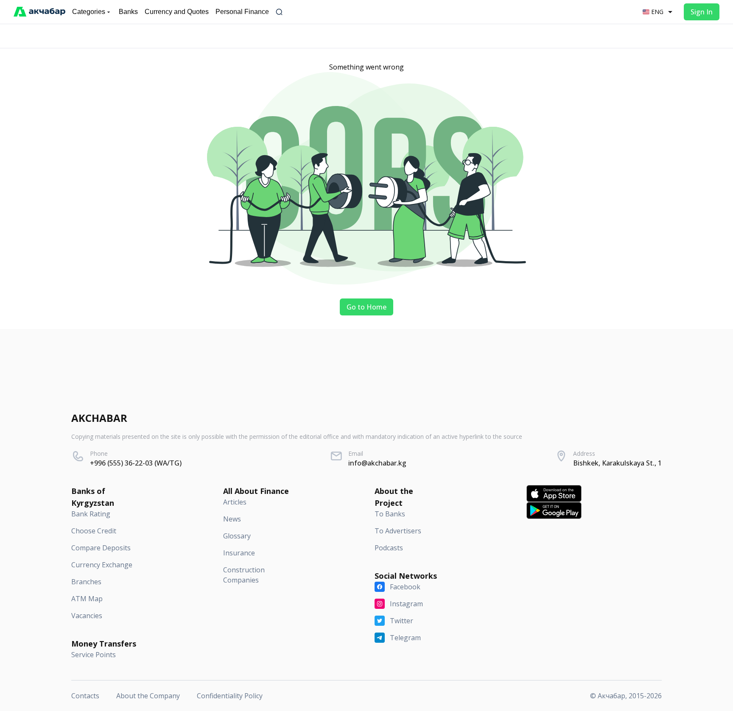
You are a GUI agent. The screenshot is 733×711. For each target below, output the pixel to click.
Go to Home (366, 307)
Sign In (702, 12)
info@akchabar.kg (377, 463)
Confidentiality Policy (230, 695)
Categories (88, 11)
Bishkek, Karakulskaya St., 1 (617, 463)
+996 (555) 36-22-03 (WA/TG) (136, 463)
